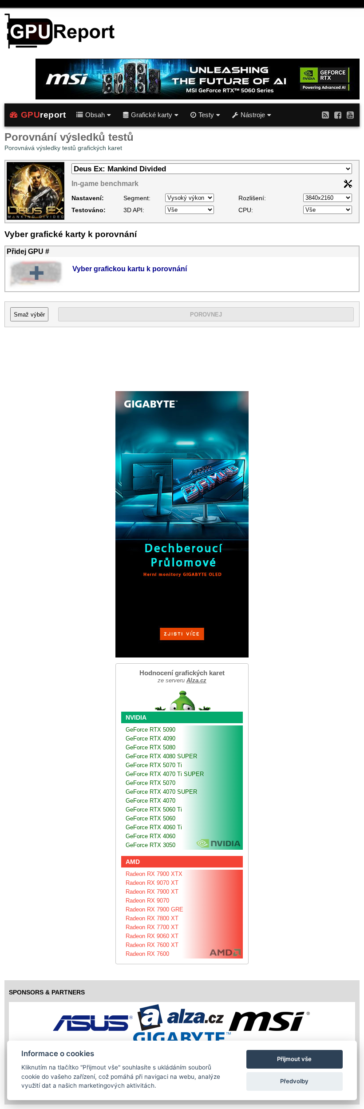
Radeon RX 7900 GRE (154, 909)
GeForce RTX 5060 (150, 818)
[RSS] (325, 115)
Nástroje (253, 115)
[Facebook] (338, 115)
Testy (206, 115)
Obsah (95, 115)
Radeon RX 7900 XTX (154, 874)
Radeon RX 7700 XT (152, 927)
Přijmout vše (294, 1058)
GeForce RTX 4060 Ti (154, 827)
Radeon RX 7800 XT (152, 918)
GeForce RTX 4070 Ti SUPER (165, 774)
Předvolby (294, 1081)
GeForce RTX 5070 (150, 783)
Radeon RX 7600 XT (152, 945)
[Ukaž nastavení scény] (348, 185)
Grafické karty (151, 115)
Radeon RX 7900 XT (152, 891)
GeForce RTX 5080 (150, 747)
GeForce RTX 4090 (150, 738)
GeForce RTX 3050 (150, 845)
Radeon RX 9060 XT (152, 936)
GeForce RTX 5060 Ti (154, 809)
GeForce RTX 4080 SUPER (161, 756)
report (43, 114)
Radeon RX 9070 (147, 900)
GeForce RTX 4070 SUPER (161, 791)
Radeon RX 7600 (147, 954)
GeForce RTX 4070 (150, 800)
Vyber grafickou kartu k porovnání (129, 269)
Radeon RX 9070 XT (152, 882)
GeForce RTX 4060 (150, 836)
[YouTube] (350, 115)
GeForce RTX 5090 (150, 729)
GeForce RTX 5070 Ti (154, 765)
